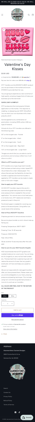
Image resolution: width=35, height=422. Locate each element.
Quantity (3, 300)
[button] (2, 15)
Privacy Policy (8, 396)
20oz (4, 296)
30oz (12, 296)
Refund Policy (8, 400)
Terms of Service (9, 404)
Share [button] (5, 334)
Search (6, 388)
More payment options (17, 319)
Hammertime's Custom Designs (14, 419)
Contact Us (7, 392)
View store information (10, 329)
